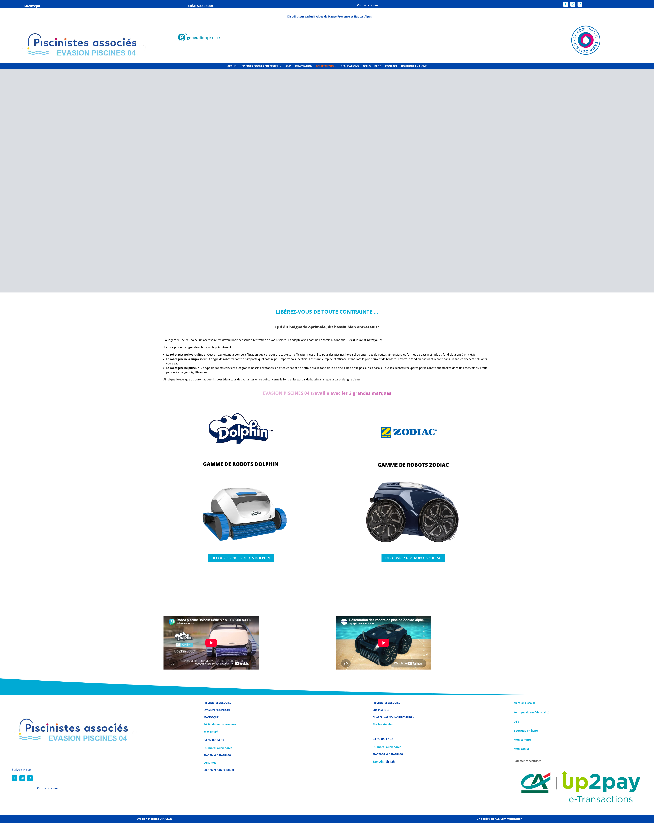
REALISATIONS (350, 66)
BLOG (377, 66)
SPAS (288, 66)
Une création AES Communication (500, 819)
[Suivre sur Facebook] (565, 4)
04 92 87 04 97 (214, 740)
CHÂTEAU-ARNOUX (201, 6)
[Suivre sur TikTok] (580, 4)
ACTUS (366, 66)
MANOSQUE (32, 6)
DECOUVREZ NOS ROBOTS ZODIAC (413, 558)
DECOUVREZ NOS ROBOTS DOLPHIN (241, 558)
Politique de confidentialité (531, 712)
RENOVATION (303, 66)
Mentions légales (524, 702)
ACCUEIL (232, 66)
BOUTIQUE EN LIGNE (414, 66)
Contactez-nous (47, 788)
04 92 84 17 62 (383, 739)
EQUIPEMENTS (325, 66)
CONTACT (391, 66)
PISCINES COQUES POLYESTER (260, 66)
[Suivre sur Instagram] (572, 4)
